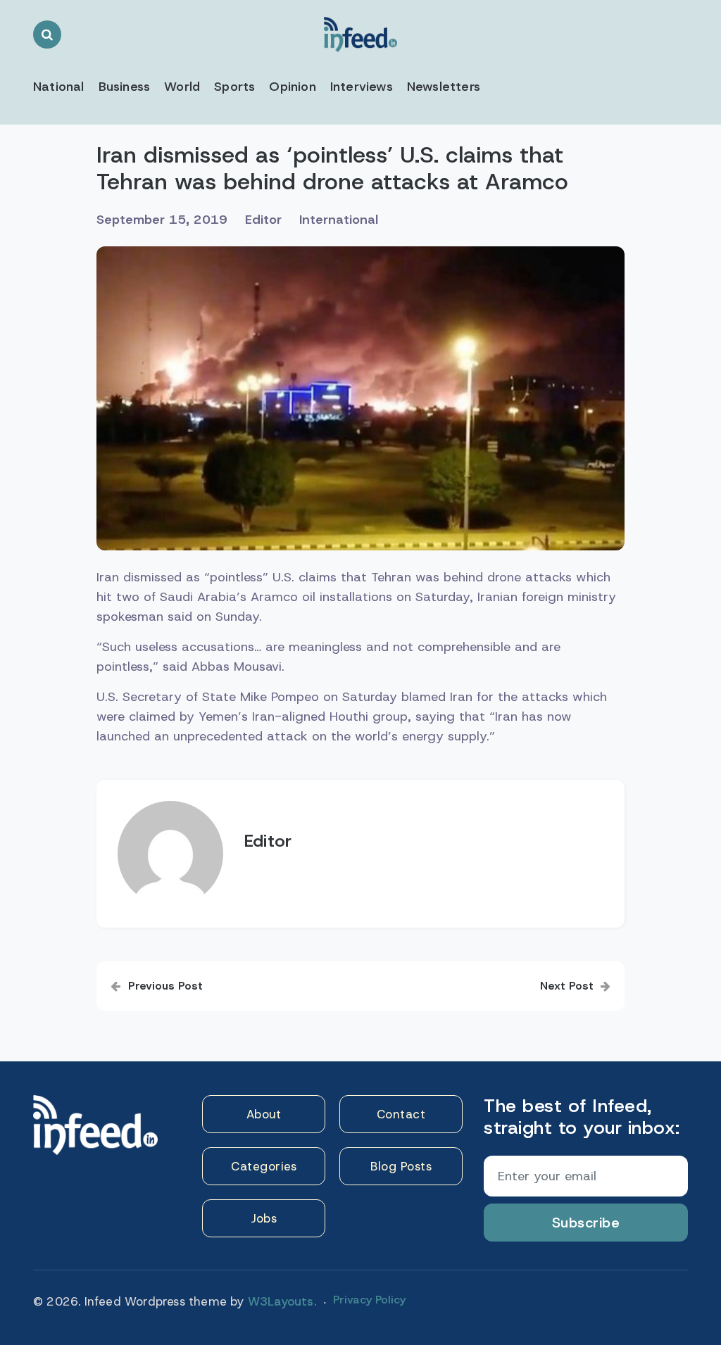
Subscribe (586, 1222)
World (182, 86)
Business (125, 86)
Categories (263, 1166)
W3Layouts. (282, 1301)
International (338, 219)
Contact (401, 1114)
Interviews (361, 86)
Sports (234, 86)
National (58, 86)
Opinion (292, 86)
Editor (263, 219)
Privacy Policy (369, 1299)
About (264, 1114)
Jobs (264, 1218)
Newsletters (443, 86)
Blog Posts (401, 1166)
